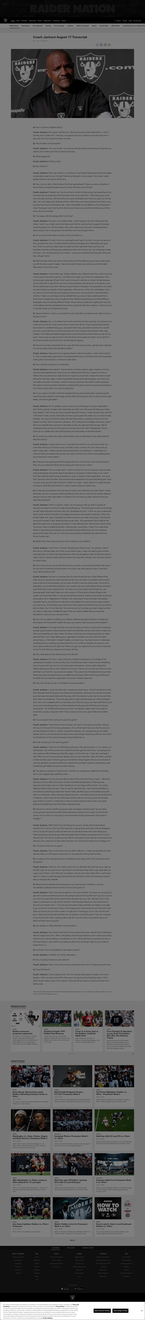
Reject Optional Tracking (102, 1310)
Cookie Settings (47, 1318)
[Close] (142, 1310)
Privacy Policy (60, 1306)
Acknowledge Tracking (120, 1310)
